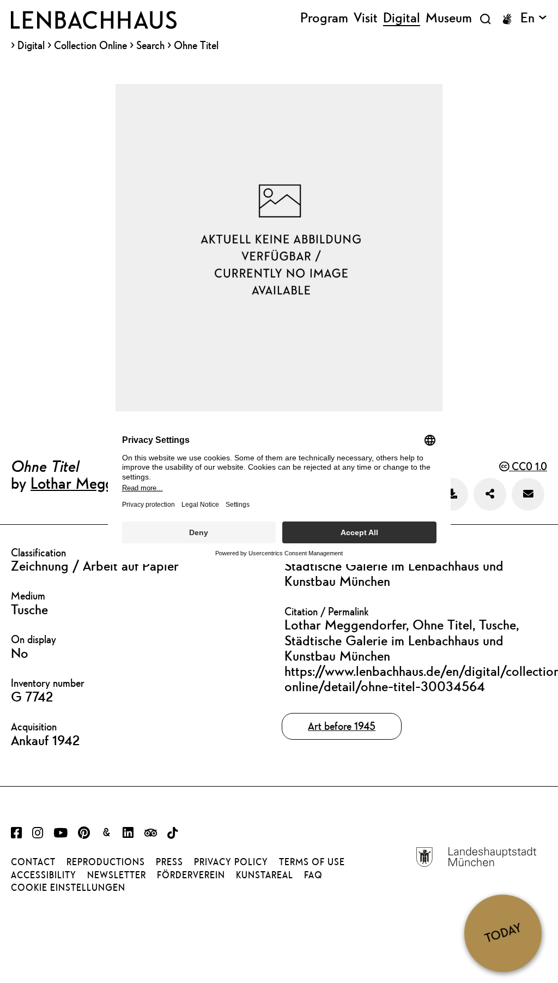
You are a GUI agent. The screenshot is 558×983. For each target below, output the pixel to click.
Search (150, 45)
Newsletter (116, 875)
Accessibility (43, 875)
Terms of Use (312, 862)
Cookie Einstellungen (68, 887)
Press (169, 862)
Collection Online (90, 45)
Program (324, 18)
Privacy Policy (231, 862)
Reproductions (105, 862)
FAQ (313, 875)
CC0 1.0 (528, 466)
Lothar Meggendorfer (99, 482)
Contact (33, 862)
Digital (31, 45)
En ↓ (533, 18)
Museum (449, 18)
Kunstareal (264, 875)
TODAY (503, 932)
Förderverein (191, 875)
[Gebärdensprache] (506, 19)
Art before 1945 (341, 726)
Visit (366, 18)
